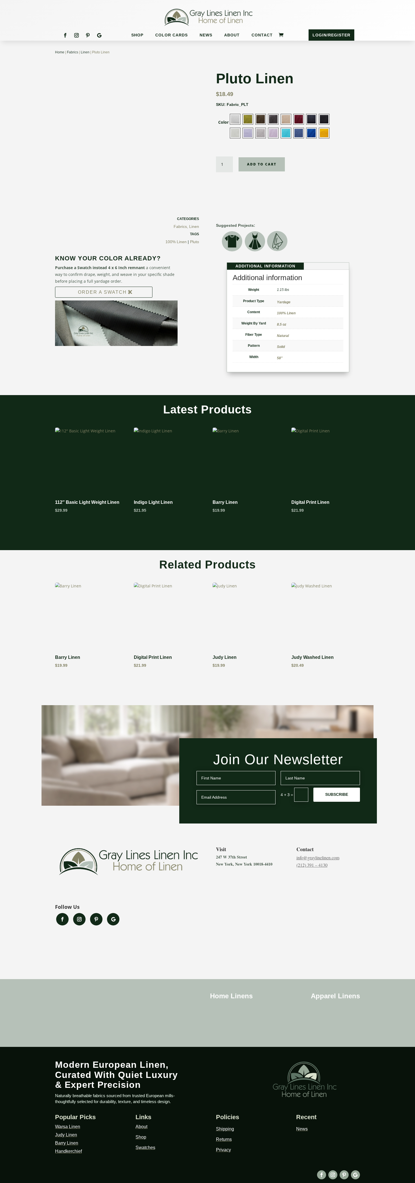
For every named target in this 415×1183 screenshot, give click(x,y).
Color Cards (171, 35)
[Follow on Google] (99, 35)
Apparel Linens (335, 996)
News (206, 35)
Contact (262, 35)
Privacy (223, 1149)
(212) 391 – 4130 (311, 865)
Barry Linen (66, 1143)
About (232, 35)
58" (280, 358)
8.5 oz (281, 324)
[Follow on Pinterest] (87, 35)
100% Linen (176, 241)
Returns (224, 1139)
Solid (281, 347)
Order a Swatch (102, 292)
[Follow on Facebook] (65, 35)
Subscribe (336, 794)
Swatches (145, 1147)
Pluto (194, 241)
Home (59, 52)
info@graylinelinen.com (317, 857)
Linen (85, 52)
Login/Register (331, 35)
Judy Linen (66, 1134)
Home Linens (231, 996)
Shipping (225, 1129)
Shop (137, 35)
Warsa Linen (67, 1126)
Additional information (265, 266)
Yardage (283, 302)
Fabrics (72, 52)
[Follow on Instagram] (76, 35)
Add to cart (261, 164)
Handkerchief (68, 1151)
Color (223, 122)
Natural (283, 336)
